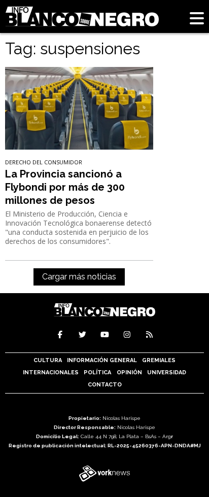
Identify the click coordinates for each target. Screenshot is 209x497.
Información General (102, 360)
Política (97, 372)
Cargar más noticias (79, 276)
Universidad (166, 372)
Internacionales (51, 372)
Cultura (47, 360)
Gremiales (159, 360)
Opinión (129, 372)
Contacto (105, 384)
